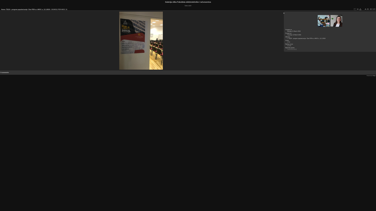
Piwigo (374, 75)
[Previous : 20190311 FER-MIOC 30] (368, 9)
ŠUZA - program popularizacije (16, 9)
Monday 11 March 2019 (294, 31)
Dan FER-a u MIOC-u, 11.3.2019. (39, 9)
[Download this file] (360, 9)
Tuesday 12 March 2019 (294, 35)
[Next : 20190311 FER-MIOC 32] (370, 9)
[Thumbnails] (365, 9)
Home (3, 9)
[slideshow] (358, 9)
